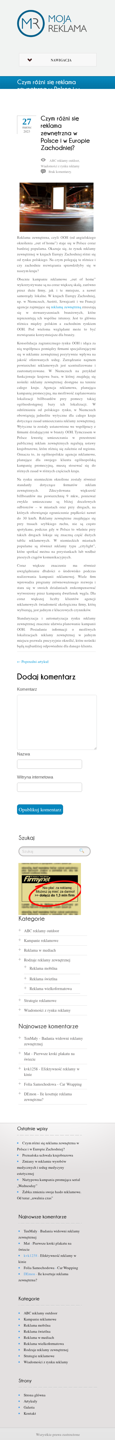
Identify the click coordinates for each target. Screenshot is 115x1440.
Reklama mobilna (43, 968)
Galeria (29, 1407)
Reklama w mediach (40, 950)
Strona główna (34, 1394)
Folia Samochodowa (40, 1084)
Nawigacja (61, 60)
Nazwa (23, 754)
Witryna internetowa (35, 777)
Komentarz (27, 689)
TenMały (31, 1038)
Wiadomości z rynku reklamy (60, 166)
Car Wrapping (71, 1084)
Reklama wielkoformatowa (51, 988)
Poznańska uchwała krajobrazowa (47, 1155)
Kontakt (30, 1413)
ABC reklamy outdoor (64, 160)
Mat (27, 1053)
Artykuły (30, 1401)
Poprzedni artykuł (33, 661)
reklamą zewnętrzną (66, 306)
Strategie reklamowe (40, 1000)
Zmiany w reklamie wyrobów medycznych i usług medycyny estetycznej (41, 1167)
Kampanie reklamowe (41, 940)
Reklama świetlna (43, 978)
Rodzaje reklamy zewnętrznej (47, 960)
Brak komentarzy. (60, 171)
